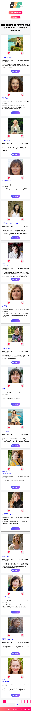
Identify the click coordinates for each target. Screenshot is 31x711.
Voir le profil (15, 71)
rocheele (4, 305)
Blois (3, 431)
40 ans (13, 639)
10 (17, 704)
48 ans (8, 348)
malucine (4, 596)
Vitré (3, 307)
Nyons (3, 390)
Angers (4, 140)
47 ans (16, 223)
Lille (3, 681)
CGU (13, 709)
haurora (4, 55)
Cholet (3, 556)
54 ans (8, 556)
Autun (3, 99)
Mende (3, 265)
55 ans (8, 99)
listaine (4, 555)
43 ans (7, 307)
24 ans (7, 681)
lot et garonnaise (6, 180)
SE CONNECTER (15, 17)
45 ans (11, 514)
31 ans (8, 390)
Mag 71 (4, 97)
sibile (3, 679)
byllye (3, 222)
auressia (4, 263)
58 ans (9, 140)
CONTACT (27, 709)
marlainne (4, 139)
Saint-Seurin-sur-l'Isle (7, 223)
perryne (4, 347)
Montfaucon (5, 514)
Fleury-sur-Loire (6, 639)
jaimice (4, 638)
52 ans (12, 182)
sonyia (3, 430)
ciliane (3, 388)
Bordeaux (4, 598)
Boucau (4, 473)
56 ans (9, 57)
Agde (3, 348)
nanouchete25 (6, 513)
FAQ (9, 709)
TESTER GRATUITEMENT (15, 12)
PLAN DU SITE (19, 709)
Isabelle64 (4, 471)
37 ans (9, 473)
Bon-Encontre (5, 182)
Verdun (4, 57)
